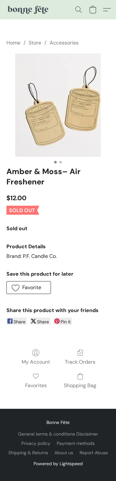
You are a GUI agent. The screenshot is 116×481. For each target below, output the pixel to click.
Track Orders (80, 361)
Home (13, 42)
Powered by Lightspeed (58, 463)
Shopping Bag (80, 385)
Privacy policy (35, 443)
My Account (36, 361)
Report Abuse (94, 453)
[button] (28, 9)
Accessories (64, 42)
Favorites (36, 385)
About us (63, 453)
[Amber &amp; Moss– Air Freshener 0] (58, 105)
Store (35, 42)
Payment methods (76, 443)
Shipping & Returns (28, 453)
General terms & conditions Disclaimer (58, 434)
